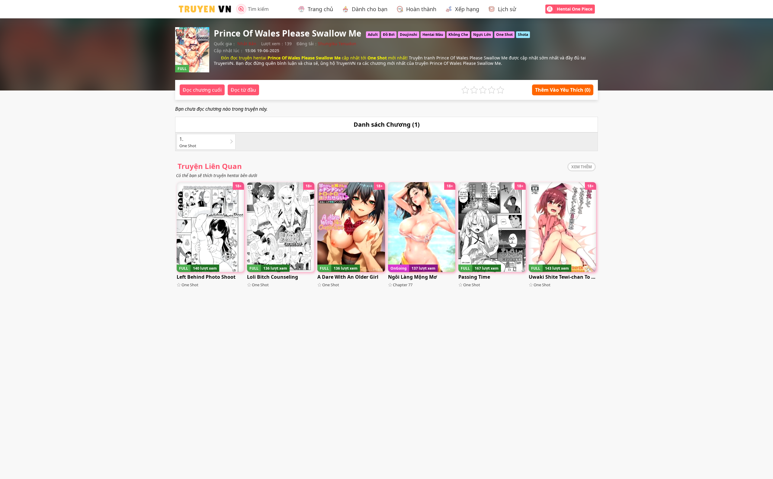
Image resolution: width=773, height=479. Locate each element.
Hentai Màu (432, 34)
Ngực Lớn (482, 34)
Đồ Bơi (389, 34)
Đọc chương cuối (202, 90)
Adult (373, 34)
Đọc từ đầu (243, 90)
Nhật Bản (246, 43)
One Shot (504, 34)
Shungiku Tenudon (337, 43)
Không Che (458, 34)
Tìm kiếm (258, 9)
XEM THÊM (581, 167)
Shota (523, 34)
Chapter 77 (402, 284)
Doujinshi (408, 34)
